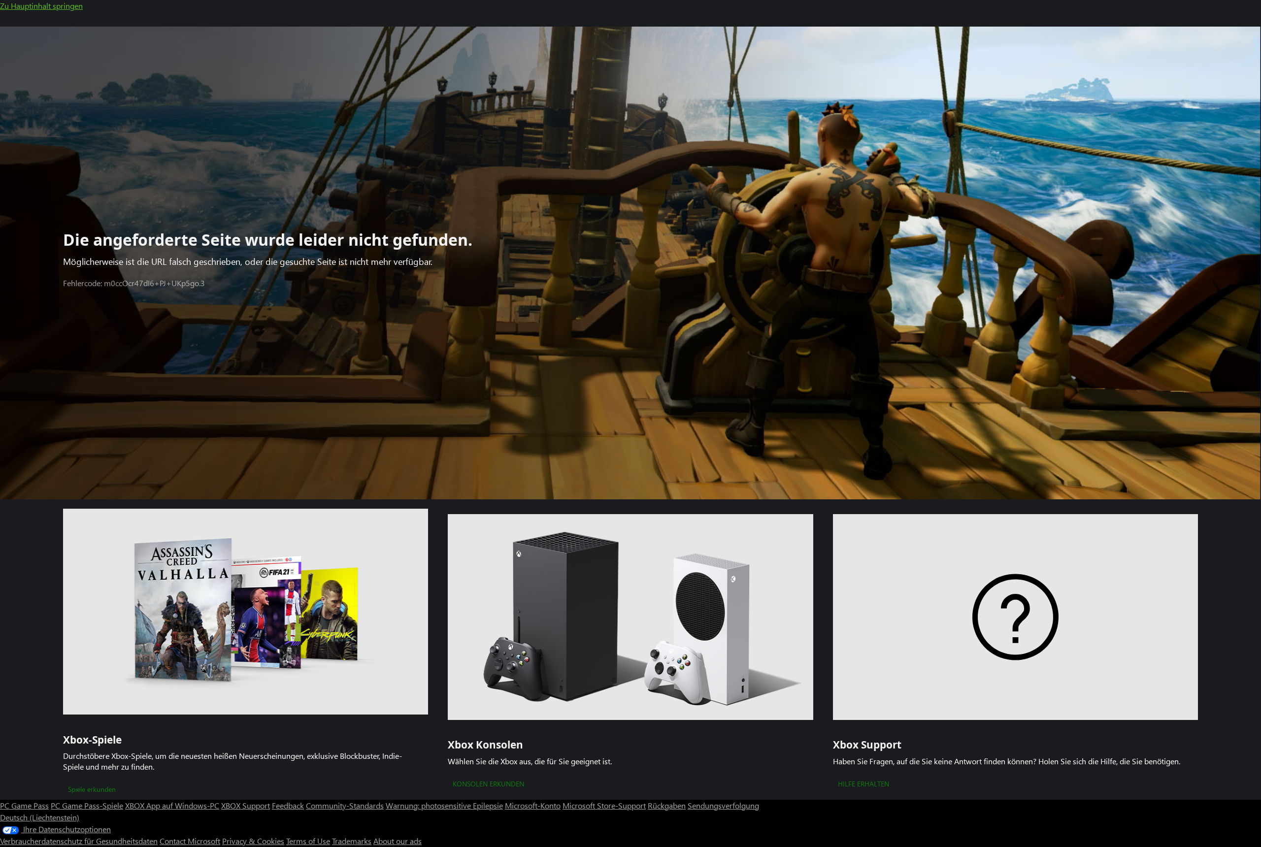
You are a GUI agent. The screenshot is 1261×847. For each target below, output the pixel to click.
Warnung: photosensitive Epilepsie (444, 805)
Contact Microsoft (190, 841)
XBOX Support (245, 805)
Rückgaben (667, 805)
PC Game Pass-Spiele (87, 805)
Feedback (288, 805)
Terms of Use (308, 841)
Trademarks (351, 841)
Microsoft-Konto (533, 805)
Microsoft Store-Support (604, 805)
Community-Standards (345, 805)
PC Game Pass (24, 805)
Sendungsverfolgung (723, 805)
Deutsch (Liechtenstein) (39, 817)
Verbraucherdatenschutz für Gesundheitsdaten (79, 841)
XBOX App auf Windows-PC (172, 805)
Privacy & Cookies (253, 841)
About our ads (397, 841)
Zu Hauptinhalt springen (41, 5)
